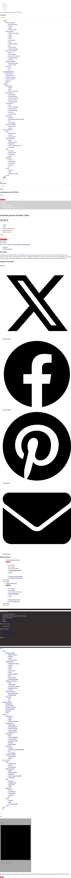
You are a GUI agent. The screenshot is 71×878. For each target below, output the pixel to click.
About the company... (7, 631)
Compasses (10, 747)
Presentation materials (10, 691)
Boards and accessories (13, 693)
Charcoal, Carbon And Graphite (15, 775)
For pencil (10, 765)
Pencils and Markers (10, 768)
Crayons (7, 798)
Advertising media (12, 695)
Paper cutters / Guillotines (13, 686)
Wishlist (4, 4)
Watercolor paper (12, 763)
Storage (10, 658)
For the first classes (10, 705)
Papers (7, 761)
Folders (9, 719)
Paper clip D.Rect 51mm (13, 593)
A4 (4, 265)
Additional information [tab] (7, 249)
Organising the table (12, 732)
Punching (10, 665)
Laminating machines (25, 244)
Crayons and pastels (12, 739)
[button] (3, 241)
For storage (10, 742)
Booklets (10, 717)
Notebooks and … (9, 716)
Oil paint (10, 786)
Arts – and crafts (6, 760)
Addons (7, 712)
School (4, 714)
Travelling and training (10, 709)
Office (9, 568)
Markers (10, 770)
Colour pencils (11, 777)
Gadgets (10, 758)
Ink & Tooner (8, 696)
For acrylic (10, 789)
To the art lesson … (10, 733)
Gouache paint (11, 784)
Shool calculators (12, 756)
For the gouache (11, 793)
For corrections (11, 670)
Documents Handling (16, 244)
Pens (9, 751)
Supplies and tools (9, 661)
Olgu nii (2, 877)
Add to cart (2, 199)
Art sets (7, 805)
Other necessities (12, 744)
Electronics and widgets (11, 754)
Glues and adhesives (12, 726)
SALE (4, 807)
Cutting (9, 668)
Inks (9, 700)
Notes (9, 675)
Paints (9, 735)
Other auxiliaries (11, 753)
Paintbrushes (8, 788)
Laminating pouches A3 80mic (14, 570)
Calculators (10, 689)
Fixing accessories (12, 677)
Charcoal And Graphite (13, 804)
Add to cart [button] (8, 561)
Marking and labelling (12, 674)
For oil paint (10, 795)
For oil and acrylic (12, 767)
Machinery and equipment (11, 681)
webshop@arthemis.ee (10, 619)
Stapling (20, 591)
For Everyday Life (9, 723)
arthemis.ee (9, 621)
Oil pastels (10, 800)
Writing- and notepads (13, 721)
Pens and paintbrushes (13, 737)
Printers (10, 682)
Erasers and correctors (13, 728)
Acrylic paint (11, 781)
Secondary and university (11, 707)
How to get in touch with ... (8, 633)
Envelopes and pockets (13, 679)
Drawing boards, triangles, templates (16, 749)
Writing (10, 672)
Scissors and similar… (12, 730)
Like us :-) (3, 822)
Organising (10, 656)
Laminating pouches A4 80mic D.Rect (10, 207)
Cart (4, 2)
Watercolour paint (12, 782)
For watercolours (12, 791)
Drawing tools (9, 746)
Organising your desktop (13, 663)
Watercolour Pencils (12, 772)
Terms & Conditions (7, 634)
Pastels (9, 802)
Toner (9, 698)
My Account (5, 6)
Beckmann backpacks (7, 702)
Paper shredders (11, 684)
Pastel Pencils (11, 774)
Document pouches (12, 660)
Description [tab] (5, 247)
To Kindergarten (9, 703)
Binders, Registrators (12, 654)
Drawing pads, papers (13, 740)
